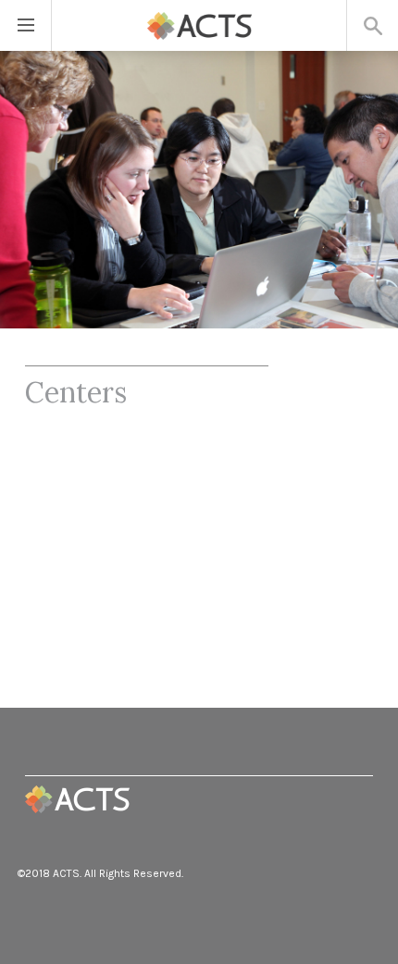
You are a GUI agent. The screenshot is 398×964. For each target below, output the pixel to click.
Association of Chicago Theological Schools (77, 799)
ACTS (199, 25)
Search (372, 25)
